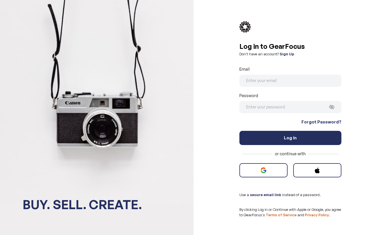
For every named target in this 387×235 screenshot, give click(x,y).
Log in (290, 137)
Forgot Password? (321, 122)
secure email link (265, 194)
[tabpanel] (290, 129)
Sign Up (287, 54)
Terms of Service (281, 215)
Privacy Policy (317, 215)
